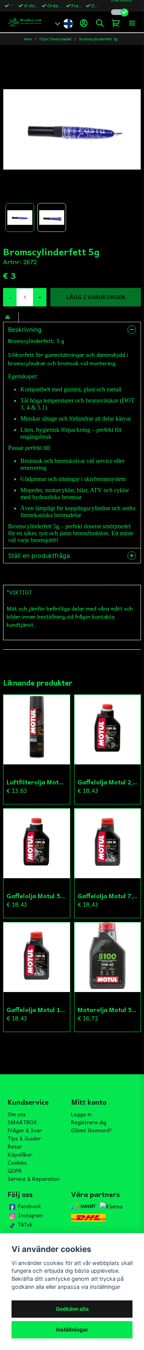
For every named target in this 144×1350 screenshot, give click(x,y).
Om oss (17, 1114)
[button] (68, 23)
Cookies (17, 1162)
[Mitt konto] (83, 23)
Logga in (81, 1114)
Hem (28, 39)
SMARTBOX (22, 1122)
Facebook (29, 1206)
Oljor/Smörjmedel (55, 39)
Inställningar (72, 1330)
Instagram (30, 1215)
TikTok (25, 1224)
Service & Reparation (34, 1178)
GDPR (15, 1170)
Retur (15, 1146)
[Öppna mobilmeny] (132, 23)
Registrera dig (88, 1122)
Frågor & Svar (25, 1130)
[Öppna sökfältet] (100, 23)
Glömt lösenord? (91, 1130)
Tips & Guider (24, 1138)
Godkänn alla (72, 1309)
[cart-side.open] (116, 23)
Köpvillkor (20, 1154)
